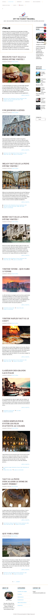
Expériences (19, 1)
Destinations (10, 1)
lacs (17, 410)
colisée (5, 469)
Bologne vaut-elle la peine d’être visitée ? (14, 58)
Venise (17, 307)
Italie (26, 98)
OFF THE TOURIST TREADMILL (24, 19)
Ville (22, 99)
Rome (5, 259)
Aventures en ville (7, 98)
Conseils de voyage (6, 5)
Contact (14, 5)
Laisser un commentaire (8, 100)
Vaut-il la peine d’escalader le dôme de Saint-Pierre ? (15, 481)
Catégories (38, 117)
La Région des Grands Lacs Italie (14, 371)
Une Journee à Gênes (13, 110)
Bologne (5, 99)
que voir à (7, 573)
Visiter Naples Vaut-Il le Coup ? (15, 319)
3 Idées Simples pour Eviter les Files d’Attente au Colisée (13, 423)
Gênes (5, 154)
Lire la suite (25, 95)
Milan (18, 206)
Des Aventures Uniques (8, 523)
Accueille (4, 1)
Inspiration (27, 1)
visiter (10, 154)
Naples (5, 361)
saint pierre (8, 524)
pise (4, 573)
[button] (2, 8)
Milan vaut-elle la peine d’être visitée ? (15, 164)
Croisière (20, 594)
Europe (17, 98)
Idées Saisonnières (36, 1)
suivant (17, 581)
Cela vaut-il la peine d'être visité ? (14, 99)
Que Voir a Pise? (10, 533)
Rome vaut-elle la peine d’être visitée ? (15, 218)
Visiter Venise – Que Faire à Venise (16, 270)
